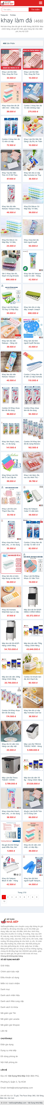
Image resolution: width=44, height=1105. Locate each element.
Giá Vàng (40, 1095)
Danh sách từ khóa (9, 1007)
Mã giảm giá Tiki (8, 1013)
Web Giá (3, 1098)
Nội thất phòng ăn (9, 1062)
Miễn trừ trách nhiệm (10, 983)
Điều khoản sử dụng (10, 977)
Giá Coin (11, 1098)
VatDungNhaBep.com (17, 1103)
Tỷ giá (16, 1095)
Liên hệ (4, 1031)
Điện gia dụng (7, 1044)
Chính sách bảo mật (10, 971)
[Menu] (40, 3)
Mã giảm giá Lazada (10, 1019)
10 (4, 901)
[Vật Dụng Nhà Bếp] (13, 921)
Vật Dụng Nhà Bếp (35, 1103)
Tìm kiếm (35, 9)
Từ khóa (13, 15)
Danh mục (5, 989)
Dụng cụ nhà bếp (8, 1050)
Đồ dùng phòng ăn (9, 1056)
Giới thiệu (5, 965)
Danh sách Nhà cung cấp (12, 1001)
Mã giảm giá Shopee (10, 1025)
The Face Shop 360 (27, 1095)
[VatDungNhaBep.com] (10, 3)
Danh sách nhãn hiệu (10, 995)
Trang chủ (4, 15)
